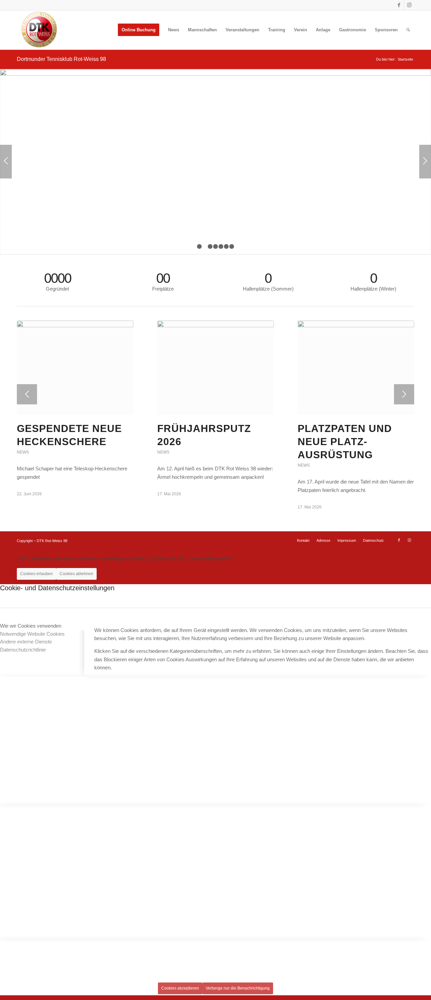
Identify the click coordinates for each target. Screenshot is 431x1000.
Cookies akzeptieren (180, 988)
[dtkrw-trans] (38, 29)
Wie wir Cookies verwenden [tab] (30, 626)
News (23, 452)
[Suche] (408, 29)
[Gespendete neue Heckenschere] (75, 368)
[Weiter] (425, 161)
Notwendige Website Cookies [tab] (32, 634)
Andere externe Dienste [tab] (26, 641)
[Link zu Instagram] (409, 5)
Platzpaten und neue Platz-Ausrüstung (345, 441)
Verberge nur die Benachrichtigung (238, 988)
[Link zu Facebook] (399, 5)
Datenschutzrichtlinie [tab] (23, 650)
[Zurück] (6, 161)
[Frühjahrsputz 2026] (215, 368)
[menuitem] (138, 29)
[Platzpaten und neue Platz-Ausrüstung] (356, 368)
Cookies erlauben (36, 573)
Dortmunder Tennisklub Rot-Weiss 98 (61, 59)
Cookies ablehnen (76, 573)
